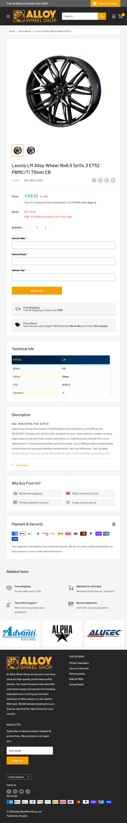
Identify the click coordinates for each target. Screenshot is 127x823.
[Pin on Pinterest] (100, 180)
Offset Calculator (79, 662)
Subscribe (17, 760)
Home (12, 31)
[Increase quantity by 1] (45, 227)
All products (25, 31)
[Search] (102, 16)
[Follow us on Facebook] (9, 791)
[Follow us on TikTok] (27, 791)
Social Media (76, 684)
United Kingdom (16, 777)
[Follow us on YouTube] (21, 791)
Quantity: (17, 227)
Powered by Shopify (17, 815)
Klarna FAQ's (76, 678)
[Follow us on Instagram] (15, 791)
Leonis (15, 180)
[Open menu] (8, 16)
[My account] (113, 16)
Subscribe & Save (107, 3)
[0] (120, 16)
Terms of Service (79, 668)
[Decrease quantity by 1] (28, 227)
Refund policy (77, 673)
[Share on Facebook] (94, 180)
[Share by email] (113, 180)
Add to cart (36, 290)
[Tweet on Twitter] (106, 180)
